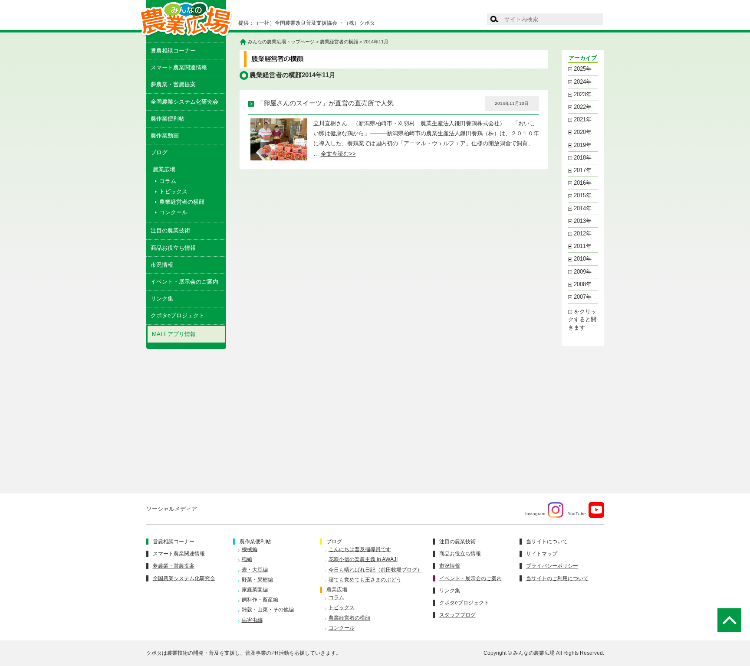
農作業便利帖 (167, 118)
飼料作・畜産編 (260, 600)
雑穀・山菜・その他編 (268, 610)
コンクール (173, 212)
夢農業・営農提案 (173, 84)
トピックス (173, 191)
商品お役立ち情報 (173, 248)
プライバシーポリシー (552, 566)
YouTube (577, 513)
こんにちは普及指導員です (360, 549)
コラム (167, 181)
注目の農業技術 (170, 230)
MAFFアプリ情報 (174, 334)
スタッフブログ (457, 615)
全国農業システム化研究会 (184, 101)
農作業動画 (165, 135)
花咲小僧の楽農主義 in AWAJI (363, 559)
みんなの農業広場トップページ (281, 41)
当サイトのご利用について (557, 578)
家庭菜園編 (255, 590)
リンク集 (162, 298)
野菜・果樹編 (257, 580)
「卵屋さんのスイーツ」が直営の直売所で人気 (325, 103)
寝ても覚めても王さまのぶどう (365, 580)
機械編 (249, 549)
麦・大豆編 (255, 570)
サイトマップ (541, 554)
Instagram (535, 513)
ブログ (159, 152)
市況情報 (162, 264)
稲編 (247, 559)
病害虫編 (252, 620)
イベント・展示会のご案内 (184, 281)
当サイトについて (547, 542)
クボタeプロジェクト (177, 315)
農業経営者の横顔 (181, 202)
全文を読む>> (338, 153)
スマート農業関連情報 (179, 67)
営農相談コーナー (173, 50)
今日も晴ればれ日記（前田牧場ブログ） (375, 570)
